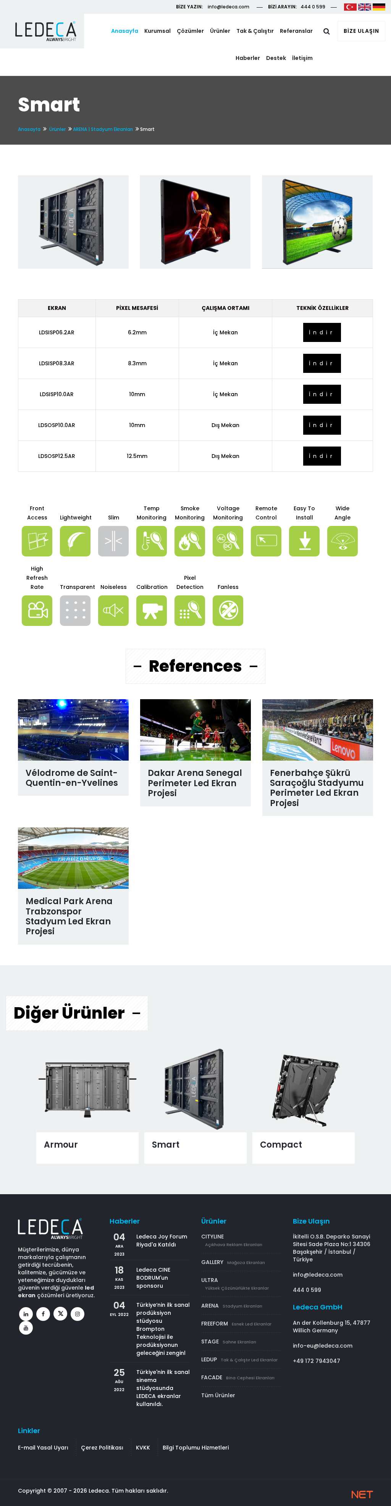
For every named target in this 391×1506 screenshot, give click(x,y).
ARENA (231, 1305)
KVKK (143, 1447)
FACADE (238, 1377)
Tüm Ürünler (218, 1395)
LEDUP (239, 1359)
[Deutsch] (379, 6)
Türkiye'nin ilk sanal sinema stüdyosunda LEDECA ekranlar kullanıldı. (163, 1388)
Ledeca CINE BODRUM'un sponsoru (153, 1278)
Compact (281, 1145)
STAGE (228, 1341)
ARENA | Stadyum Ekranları (103, 129)
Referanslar (296, 31)
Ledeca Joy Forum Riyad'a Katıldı (161, 1240)
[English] (364, 6)
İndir (322, 332)
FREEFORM (236, 1323)
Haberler (248, 58)
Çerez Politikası (102, 1447)
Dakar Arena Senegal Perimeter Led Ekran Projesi (195, 783)
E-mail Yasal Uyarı (43, 1447)
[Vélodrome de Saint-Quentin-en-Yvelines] (73, 730)
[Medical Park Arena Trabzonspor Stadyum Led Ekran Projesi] (73, 858)
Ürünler (220, 31)
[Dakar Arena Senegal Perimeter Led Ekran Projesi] (195, 730)
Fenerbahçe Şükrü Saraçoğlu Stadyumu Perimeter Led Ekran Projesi (317, 788)
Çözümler (190, 31)
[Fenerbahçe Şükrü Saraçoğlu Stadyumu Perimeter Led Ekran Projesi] (318, 730)
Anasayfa (124, 31)
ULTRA (235, 1283)
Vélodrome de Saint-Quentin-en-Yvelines (72, 778)
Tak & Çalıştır (255, 31)
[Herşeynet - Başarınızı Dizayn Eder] (362, 1494)
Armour (61, 1145)
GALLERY (233, 1262)
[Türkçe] (350, 6)
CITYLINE (231, 1240)
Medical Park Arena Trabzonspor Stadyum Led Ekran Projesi (69, 916)
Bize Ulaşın (361, 31)
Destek (276, 58)
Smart (165, 1145)
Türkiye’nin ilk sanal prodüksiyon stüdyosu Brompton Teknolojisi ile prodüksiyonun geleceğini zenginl (163, 1329)
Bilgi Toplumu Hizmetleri (196, 1447)
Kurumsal (157, 31)
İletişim (302, 58)
